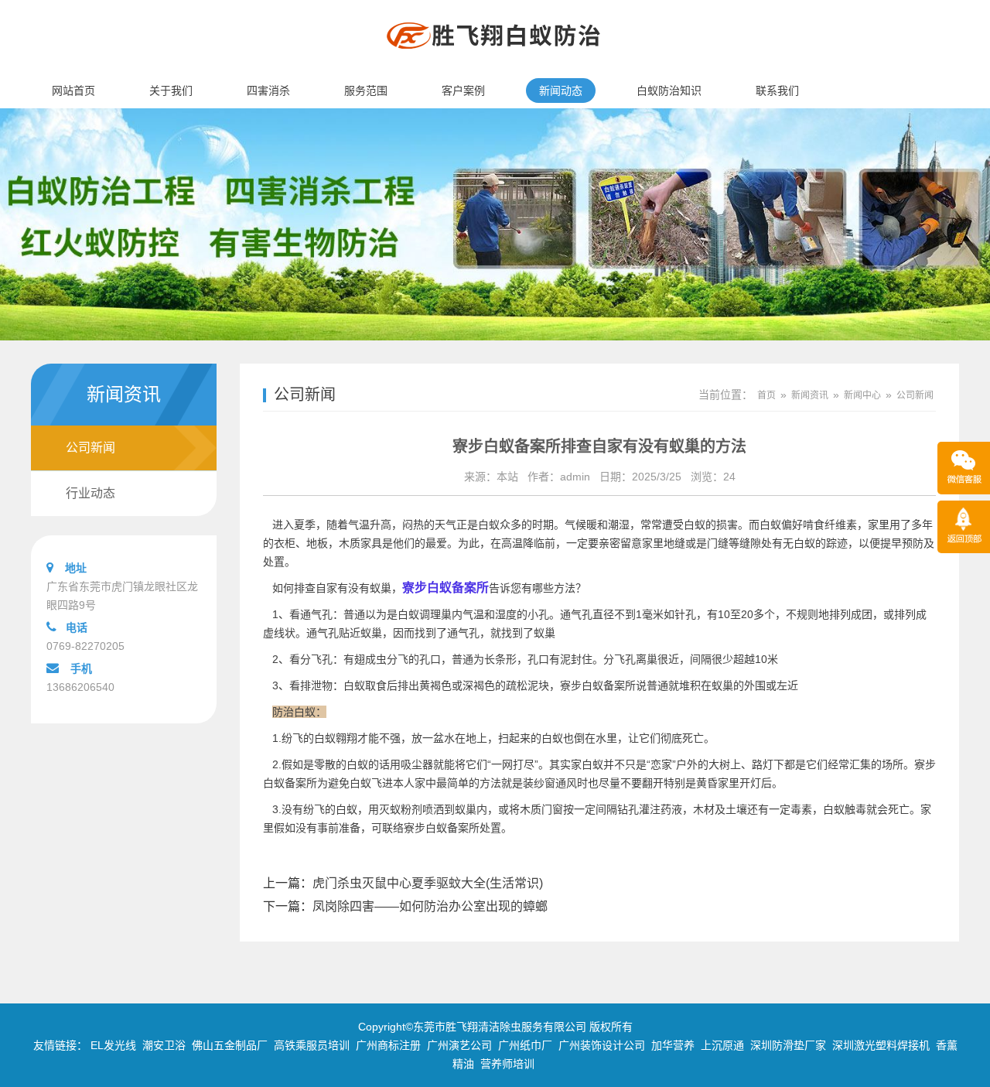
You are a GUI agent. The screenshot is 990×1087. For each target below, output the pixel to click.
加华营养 (673, 1045)
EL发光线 (113, 1045)
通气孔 (463, 633)
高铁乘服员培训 (312, 1045)
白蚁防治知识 (669, 90)
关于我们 (171, 90)
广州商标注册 (388, 1045)
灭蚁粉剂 (400, 809)
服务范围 (365, 90)
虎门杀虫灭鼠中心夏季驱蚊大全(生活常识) (427, 883)
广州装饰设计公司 (601, 1045)
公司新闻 (90, 447)
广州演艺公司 (459, 1045)
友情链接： (60, 1045)
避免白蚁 (349, 783)
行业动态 (90, 493)
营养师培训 (507, 1064)
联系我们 (777, 90)
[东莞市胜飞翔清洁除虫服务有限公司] (495, 66)
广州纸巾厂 (525, 1045)
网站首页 (73, 90)
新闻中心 (862, 395)
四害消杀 (268, 90)
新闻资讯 (809, 395)
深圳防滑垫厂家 (788, 1045)
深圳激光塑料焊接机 (881, 1045)
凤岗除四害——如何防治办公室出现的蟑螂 (430, 906)
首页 (766, 395)
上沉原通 (722, 1045)
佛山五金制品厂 (230, 1045)
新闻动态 (560, 90)
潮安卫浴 (164, 1045)
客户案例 (463, 90)
